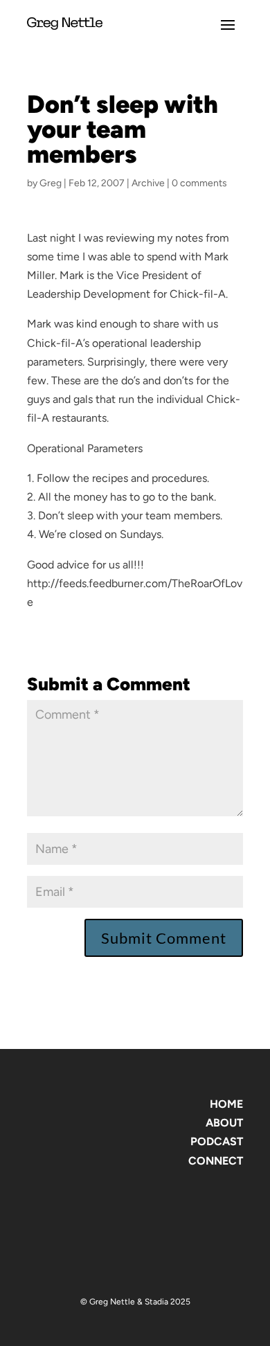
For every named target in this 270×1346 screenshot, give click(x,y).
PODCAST (216, 1141)
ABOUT (224, 1122)
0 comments (199, 183)
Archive (148, 183)
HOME (226, 1104)
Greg (50, 183)
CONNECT (215, 1160)
